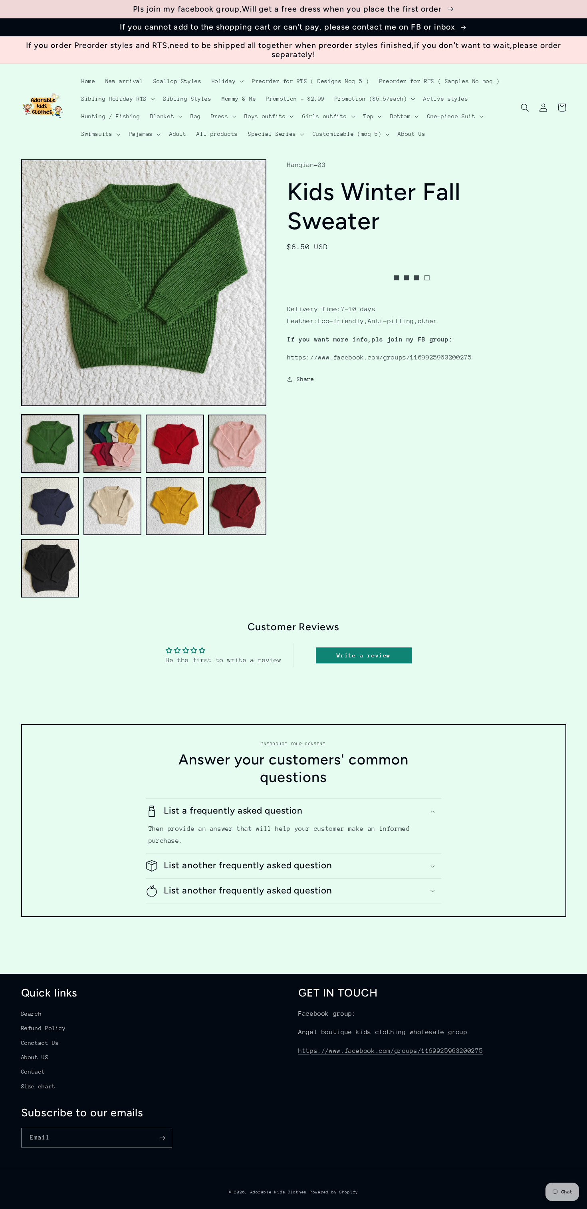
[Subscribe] (162, 1137)
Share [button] (305, 379)
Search (31, 1013)
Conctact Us (40, 1043)
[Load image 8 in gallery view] (237, 506)
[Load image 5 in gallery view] (50, 506)
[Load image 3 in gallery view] (175, 444)
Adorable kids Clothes (278, 1192)
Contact (33, 1071)
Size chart (38, 1086)
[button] (226, 81)
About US (35, 1057)
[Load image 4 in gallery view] (237, 444)
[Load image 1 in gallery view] (50, 444)
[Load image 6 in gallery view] (112, 506)
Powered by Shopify (334, 1192)
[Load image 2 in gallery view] (112, 444)
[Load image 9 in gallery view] (50, 568)
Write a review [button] (364, 655)
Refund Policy (43, 1028)
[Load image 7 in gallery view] (175, 506)
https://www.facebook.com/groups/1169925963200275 (390, 1050)
